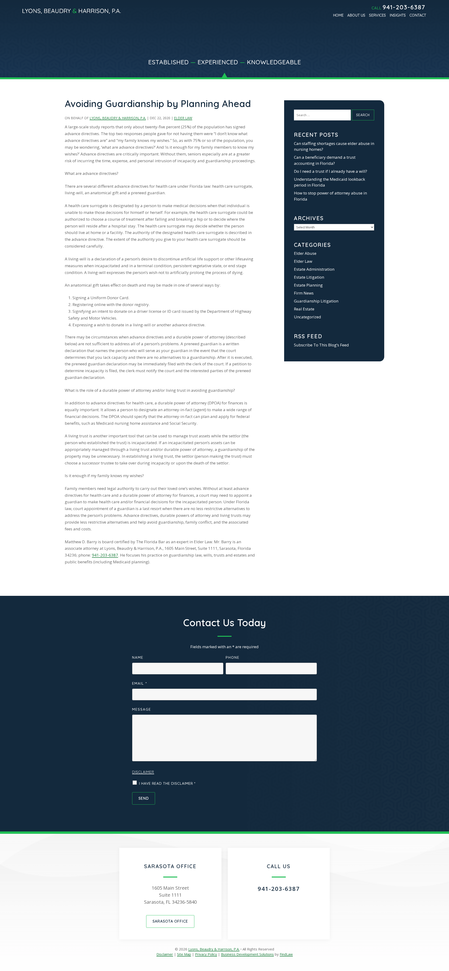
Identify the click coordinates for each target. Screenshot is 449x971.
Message (141, 709)
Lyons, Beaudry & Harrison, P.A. (118, 118)
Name (137, 657)
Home (338, 16)
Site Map (184, 954)
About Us (356, 16)
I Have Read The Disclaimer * (167, 783)
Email (139, 683)
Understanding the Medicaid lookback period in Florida (329, 182)
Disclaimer (143, 772)
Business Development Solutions (247, 954)
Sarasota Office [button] (170, 921)
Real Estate (304, 309)
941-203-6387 (404, 7)
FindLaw (286, 954)
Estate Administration (314, 269)
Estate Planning (308, 285)
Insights (398, 16)
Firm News (304, 293)
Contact (417, 16)
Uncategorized (307, 317)
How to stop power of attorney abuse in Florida (330, 196)
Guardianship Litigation (316, 301)
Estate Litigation (309, 277)
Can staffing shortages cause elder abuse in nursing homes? (334, 146)
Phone (232, 657)
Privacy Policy (206, 954)
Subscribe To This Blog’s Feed (321, 345)
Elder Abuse (305, 253)
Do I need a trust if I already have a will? (330, 171)
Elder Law (183, 118)
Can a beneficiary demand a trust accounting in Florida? (324, 160)
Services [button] (377, 16)
